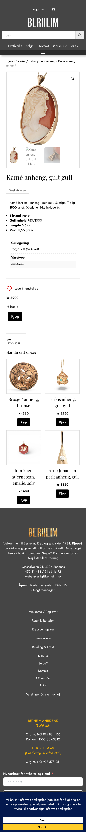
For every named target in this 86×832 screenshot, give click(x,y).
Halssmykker (36, 61)
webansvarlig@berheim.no (43, 576)
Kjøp (15, 316)
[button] (72, 78)
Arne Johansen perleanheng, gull (62, 473)
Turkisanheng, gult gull (62, 402)
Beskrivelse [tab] (17, 190)
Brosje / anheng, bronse (23, 402)
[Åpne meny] (43, 52)
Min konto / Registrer (43, 611)
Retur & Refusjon (43, 620)
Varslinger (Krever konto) (43, 694)
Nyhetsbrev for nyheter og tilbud (26, 773)
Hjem (9, 61)
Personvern (43, 638)
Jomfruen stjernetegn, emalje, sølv (23, 476)
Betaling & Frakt (43, 647)
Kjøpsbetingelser (43, 629)
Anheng (50, 61)
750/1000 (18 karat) (25, 249)
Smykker (21, 61)
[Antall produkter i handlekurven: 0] (53, 9)
